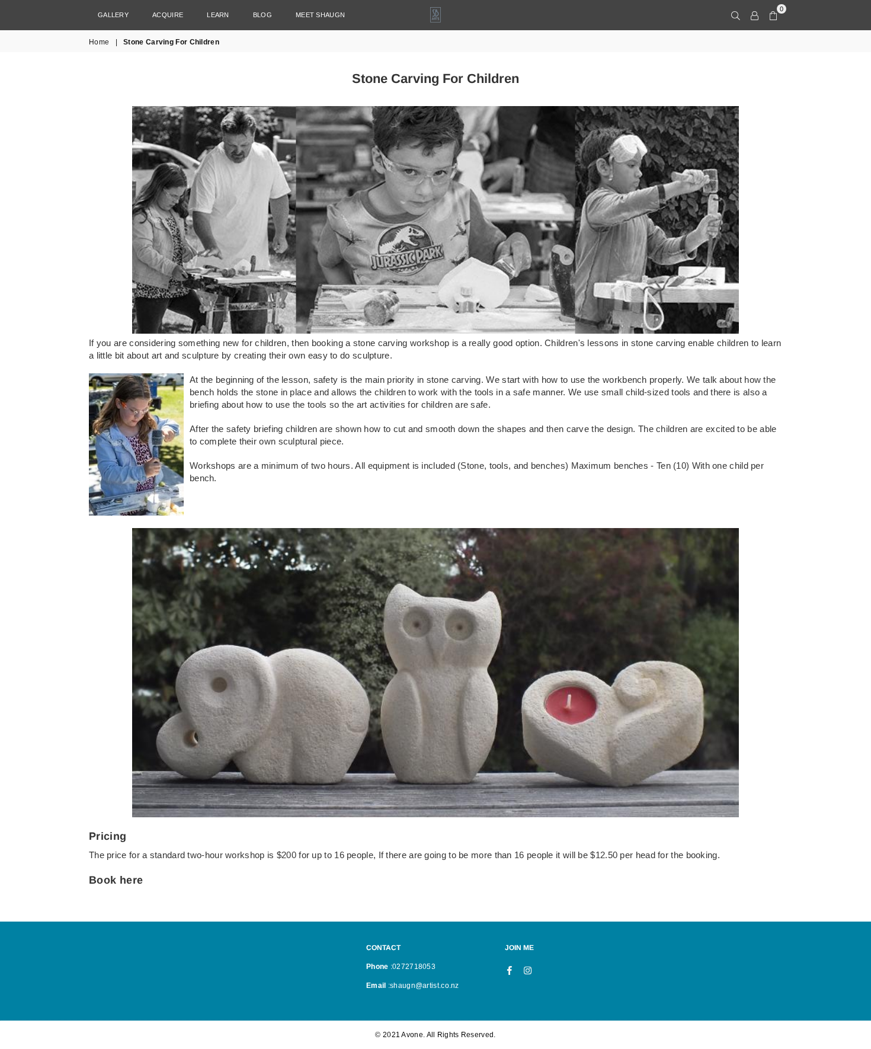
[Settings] (754, 15)
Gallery (113, 14)
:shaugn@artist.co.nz (422, 985)
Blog (262, 14)
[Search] (735, 15)
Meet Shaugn (320, 14)
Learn (218, 14)
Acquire (167, 14)
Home (99, 42)
